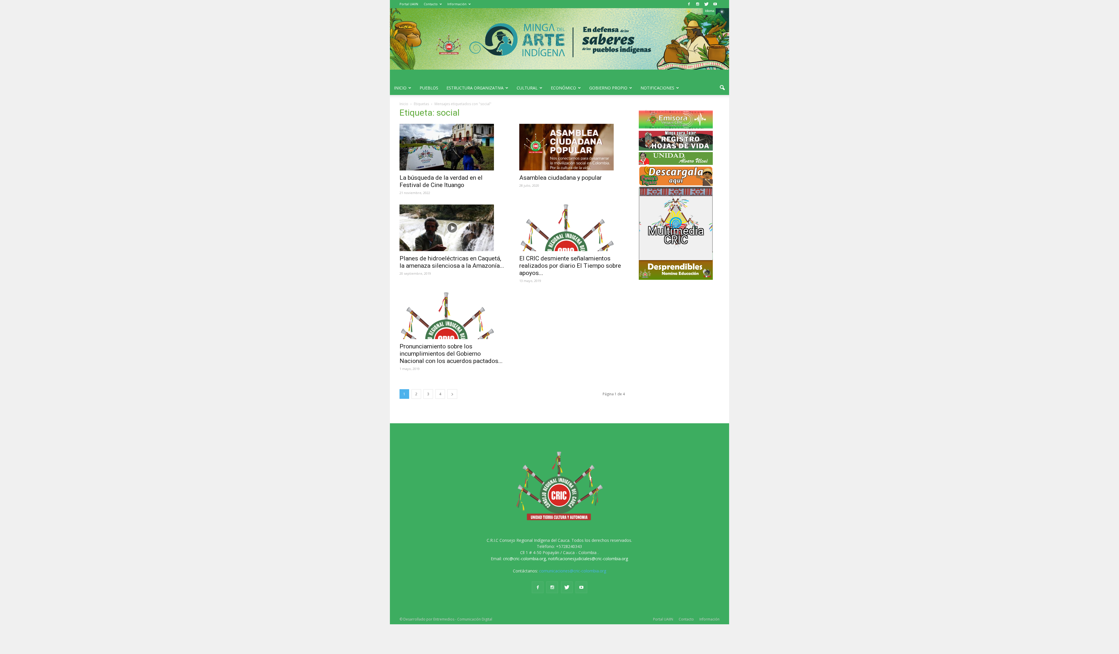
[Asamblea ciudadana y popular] (572, 147)
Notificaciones (657, 88)
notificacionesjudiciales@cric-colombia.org (588, 558)
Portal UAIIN (409, 4)
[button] (722, 88)
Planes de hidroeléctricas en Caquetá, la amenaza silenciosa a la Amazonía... (452, 262)
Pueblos (429, 88)
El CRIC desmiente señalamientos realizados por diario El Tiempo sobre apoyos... (570, 265)
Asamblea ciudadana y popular (560, 177)
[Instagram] (697, 4)
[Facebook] (689, 4)
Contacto (431, 4)
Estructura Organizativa (475, 88)
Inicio (400, 88)
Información (457, 4)
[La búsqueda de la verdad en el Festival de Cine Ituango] (452, 147)
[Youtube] (715, 4)
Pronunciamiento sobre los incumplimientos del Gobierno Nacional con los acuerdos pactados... (451, 353)
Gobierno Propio (608, 88)
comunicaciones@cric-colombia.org (572, 571)
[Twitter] (706, 4)
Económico (563, 88)
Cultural (527, 88)
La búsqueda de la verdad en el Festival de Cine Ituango (441, 181)
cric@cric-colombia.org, (525, 558)
